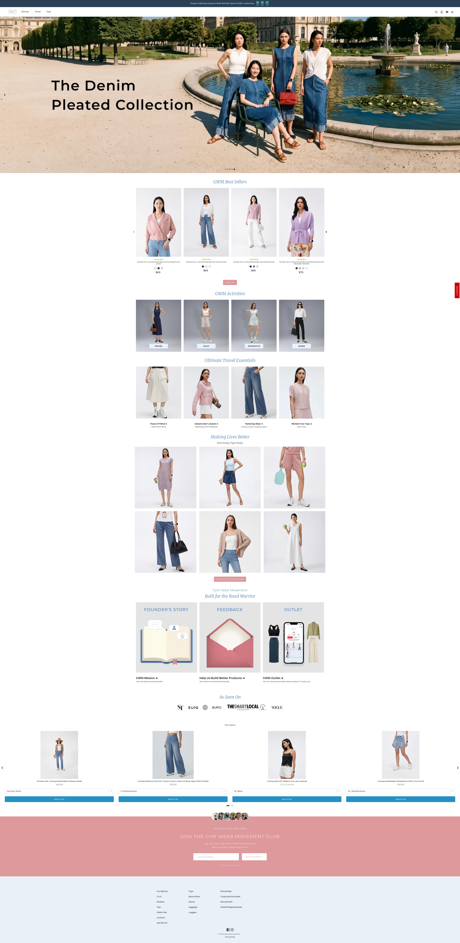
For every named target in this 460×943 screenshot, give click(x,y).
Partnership (226, 891)
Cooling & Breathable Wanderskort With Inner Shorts (400, 781)
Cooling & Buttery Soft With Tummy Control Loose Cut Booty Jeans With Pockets (173, 781)
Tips (159, 907)
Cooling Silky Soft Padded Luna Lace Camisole (287, 781)
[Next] (457, 767)
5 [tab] (234, 169)
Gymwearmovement (232, 934)
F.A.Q (159, 896)
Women (25, 12)
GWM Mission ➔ (149, 679)
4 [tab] (232, 169)
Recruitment (226, 901)
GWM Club (162, 912)
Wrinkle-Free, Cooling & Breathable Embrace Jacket (59, 781)
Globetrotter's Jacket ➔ (206, 425)
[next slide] (455, 95)
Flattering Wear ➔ (254, 425)
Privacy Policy (230, 937)
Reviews (160, 901)
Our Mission (162, 891)
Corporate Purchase (230, 896)
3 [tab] (230, 169)
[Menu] (452, 12)
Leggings (193, 907)
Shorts (192, 901)
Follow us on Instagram (230, 579)
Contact (161, 917)
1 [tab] (225, 169)
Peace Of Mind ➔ (158, 425)
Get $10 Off (162, 923)
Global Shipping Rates (231, 907)
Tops (191, 891)
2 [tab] (227, 169)
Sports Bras (194, 896)
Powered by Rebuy (230, 808)
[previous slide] (4, 95)
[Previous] (2, 767)
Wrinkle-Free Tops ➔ (301, 425)
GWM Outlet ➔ (286, 679)
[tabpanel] (230, 95)
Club (48, 12)
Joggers (193, 912)
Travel (38, 12)
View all (230, 282)
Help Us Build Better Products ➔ (222, 679)
